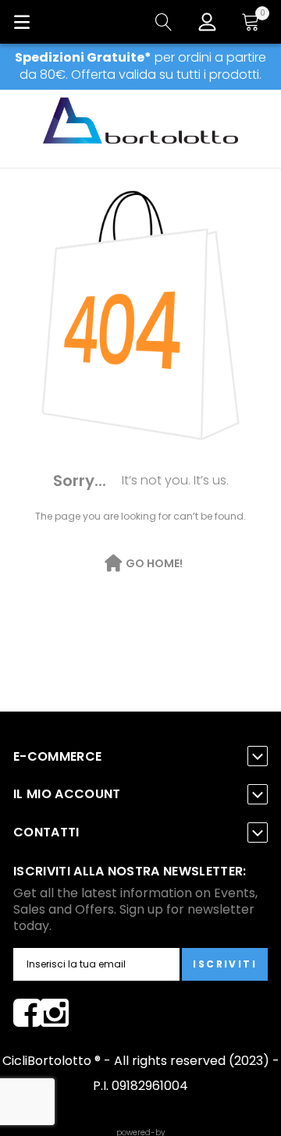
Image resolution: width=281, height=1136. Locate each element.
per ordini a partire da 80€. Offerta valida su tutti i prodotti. (140, 65)
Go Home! (154, 563)
